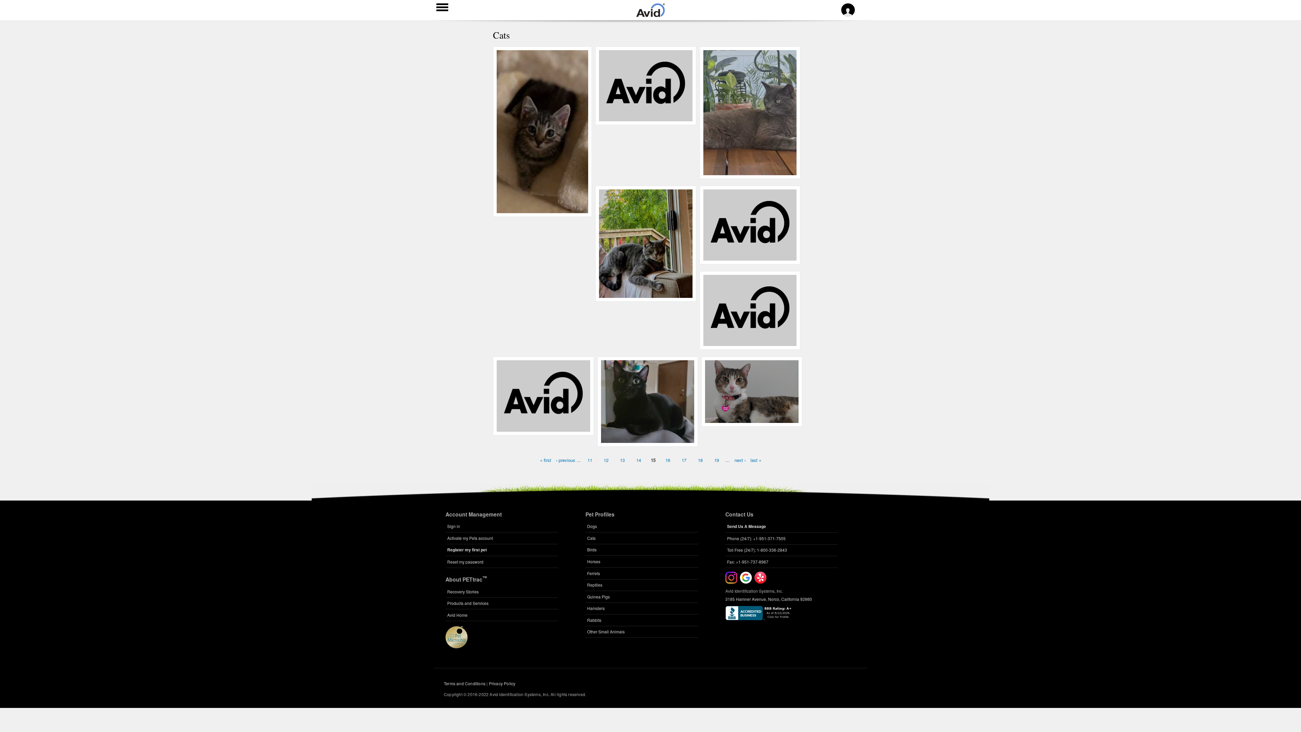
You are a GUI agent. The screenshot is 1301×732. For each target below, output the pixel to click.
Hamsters (596, 608)
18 (700, 460)
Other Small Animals (606, 631)
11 (589, 460)
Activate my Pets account (470, 538)
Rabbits (594, 620)
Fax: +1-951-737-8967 (747, 562)
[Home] (650, 15)
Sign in (453, 526)
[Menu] (442, 8)
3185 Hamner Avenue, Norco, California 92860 (768, 599)
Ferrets (593, 573)
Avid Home (457, 615)
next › (740, 460)
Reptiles (594, 585)
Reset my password (465, 562)
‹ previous (565, 460)
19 (716, 460)
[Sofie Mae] (750, 256)
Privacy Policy (502, 683)
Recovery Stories (463, 591)
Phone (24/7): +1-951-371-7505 (756, 538)
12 (606, 460)
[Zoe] (750, 342)
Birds (592, 549)
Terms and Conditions (465, 683)
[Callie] (543, 427)
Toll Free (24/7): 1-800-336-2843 (757, 550)
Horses (593, 561)
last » (755, 460)
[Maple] (645, 117)
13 (622, 460)
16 (667, 460)
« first (545, 460)
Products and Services (468, 603)
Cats (591, 538)
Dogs (592, 526)
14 (638, 460)
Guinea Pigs (598, 596)
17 (684, 460)
